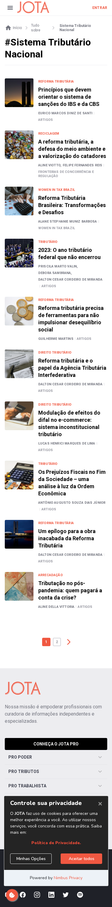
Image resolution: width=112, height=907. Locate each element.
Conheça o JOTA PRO (56, 744)
